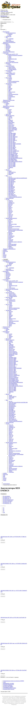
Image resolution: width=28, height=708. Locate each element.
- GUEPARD (11, 267)
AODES (8, 36)
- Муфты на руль (12, 318)
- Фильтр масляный (12, 468)
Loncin (4, 257)
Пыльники (10, 237)
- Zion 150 (10, 441)
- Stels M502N (11, 415)
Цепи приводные (12, 245)
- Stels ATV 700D (12, 369)
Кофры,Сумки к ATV (10, 73)
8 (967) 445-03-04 (4, 11)
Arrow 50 (10, 200)
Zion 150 (10, 217)
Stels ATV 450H (11, 138)
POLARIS (10, 121)
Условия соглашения (7, 685)
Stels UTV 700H (11, 163)
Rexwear (10, 84)
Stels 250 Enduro (11, 179)
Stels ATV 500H (11, 139)
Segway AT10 (11, 125)
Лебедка (10, 234)
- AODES (10, 341)
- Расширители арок (12, 285)
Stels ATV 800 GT (12, 147)
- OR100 (10, 395)
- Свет (9, 286)
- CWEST (10, 305)
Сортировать (3, 493)
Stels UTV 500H (11, 162)
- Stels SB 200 (11, 417)
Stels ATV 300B (11, 135)
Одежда (10, 93)
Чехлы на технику (12, 82)
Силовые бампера (12, 69)
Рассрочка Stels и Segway (8, 689)
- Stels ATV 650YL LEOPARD (14, 368)
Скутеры (8, 48)
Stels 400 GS (11, 182)
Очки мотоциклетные (13, 94)
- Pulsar (9, 337)
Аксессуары (5, 53)
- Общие (10, 398)
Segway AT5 (11, 126)
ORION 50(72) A (12, 172)
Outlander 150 (11, 202)
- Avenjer (10, 334)
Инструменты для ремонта (14, 226)
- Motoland (10, 263)
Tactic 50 (10, 212)
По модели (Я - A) (7, 503)
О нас (4, 682)
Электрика (10, 247)
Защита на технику (10, 65)
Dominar (10, 112)
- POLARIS (10, 345)
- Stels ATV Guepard (12, 374)
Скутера (7, 199)
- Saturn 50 (10, 431)
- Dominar (10, 336)
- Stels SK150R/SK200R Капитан (15, 382)
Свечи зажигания (9, 198)
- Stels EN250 (11, 413)
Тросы (9, 243)
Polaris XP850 (11, 122)
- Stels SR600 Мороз (12, 383)
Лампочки (10, 233)
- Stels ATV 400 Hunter (13, 361)
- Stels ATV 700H (12, 370)
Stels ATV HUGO (12, 152)
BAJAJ (7, 108)
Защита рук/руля (12, 68)
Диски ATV (8, 114)
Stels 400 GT (11, 184)
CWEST (10, 78)
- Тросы (10, 467)
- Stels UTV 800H (12, 390)
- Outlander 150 (11, 427)
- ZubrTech (10, 443)
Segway (8, 40)
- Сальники (10, 465)
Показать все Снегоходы (8, 106)
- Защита (10, 316)
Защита (10, 89)
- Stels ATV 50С (11, 365)
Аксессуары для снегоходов (12, 62)
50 (3, 510)
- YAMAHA (11, 391)
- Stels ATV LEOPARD (13, 377)
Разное (9, 57)
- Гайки (10, 447)
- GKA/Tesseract (11, 300)
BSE (4, 253)
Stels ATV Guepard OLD (13, 150)
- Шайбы (10, 470)
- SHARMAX (11, 355)
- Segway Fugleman (12, 351)
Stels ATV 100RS (12, 134)
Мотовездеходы (6, 101)
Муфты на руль (11, 91)
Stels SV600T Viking (12, 160)
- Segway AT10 (11, 349)
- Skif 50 (10, 433)
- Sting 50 (10, 434)
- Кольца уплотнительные (14, 453)
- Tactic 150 (10, 435)
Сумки (9, 76)
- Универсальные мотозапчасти (15, 421)
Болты (9, 220)
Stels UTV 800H (11, 166)
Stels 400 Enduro (11, 181)
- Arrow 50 (10, 424)
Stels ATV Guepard (12, 149)
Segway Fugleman (12, 127)
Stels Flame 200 (11, 189)
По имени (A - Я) (7, 497)
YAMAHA (10, 167)
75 (3, 511)
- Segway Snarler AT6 (12, 352)
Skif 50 (9, 208)
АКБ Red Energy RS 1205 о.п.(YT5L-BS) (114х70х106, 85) (13, 617)
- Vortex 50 (10, 440)
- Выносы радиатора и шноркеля (15, 282)
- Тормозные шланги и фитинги (15, 466)
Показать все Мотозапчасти (9, 248)
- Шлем (10, 325)
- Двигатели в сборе (12, 448)
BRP (9, 119)
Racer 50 (10, 205)
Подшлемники (11, 96)
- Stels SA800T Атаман (13, 381)
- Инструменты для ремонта (14, 450)
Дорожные (8, 45)
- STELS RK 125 (12, 416)
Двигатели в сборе (12, 224)
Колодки (10, 227)
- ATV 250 (10, 342)
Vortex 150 (10, 214)
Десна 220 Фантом (12, 195)
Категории (6, 259)
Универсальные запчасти (11, 218)
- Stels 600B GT (11, 410)
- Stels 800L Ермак (12, 357)
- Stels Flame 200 (11, 414)
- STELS (10, 356)
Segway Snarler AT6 (12, 128)
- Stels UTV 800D (12, 389)
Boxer (9, 110)
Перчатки (10, 95)
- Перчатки (10, 322)
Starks (9, 86)
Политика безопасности (8, 684)
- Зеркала (10, 449)
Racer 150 (10, 204)
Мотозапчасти (6, 107)
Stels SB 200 (11, 193)
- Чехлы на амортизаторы (14, 308)
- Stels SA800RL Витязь (13, 380)
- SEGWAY (10, 348)
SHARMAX (11, 130)
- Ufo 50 (10, 437)
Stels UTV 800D (11, 165)
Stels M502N (11, 191)
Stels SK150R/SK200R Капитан (15, 158)
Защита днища (11, 67)
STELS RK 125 (11, 192)
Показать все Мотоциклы (8, 51)
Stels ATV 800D (11, 148)
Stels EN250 (11, 188)
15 (3, 507)
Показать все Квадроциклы (9, 42)
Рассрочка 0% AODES (8, 686)
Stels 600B (10, 185)
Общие (9, 174)
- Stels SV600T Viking (13, 384)
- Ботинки (10, 315)
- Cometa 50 (10, 426)
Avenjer (10, 109)
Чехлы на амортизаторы (13, 81)
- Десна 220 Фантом (12, 420)
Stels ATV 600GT (12, 142)
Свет (9, 60)
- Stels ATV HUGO (12, 376)
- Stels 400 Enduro (12, 406)
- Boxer (9, 335)
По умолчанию (6, 496)
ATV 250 (10, 117)
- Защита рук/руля (12, 295)
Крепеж (10, 232)
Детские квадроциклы (11, 32)
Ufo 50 (9, 213)
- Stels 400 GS (11, 407)
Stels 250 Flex (11, 180)
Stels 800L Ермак (12, 133)
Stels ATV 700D (11, 145)
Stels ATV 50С (11, 141)
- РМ (9, 393)
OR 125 (10, 176)
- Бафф (9, 313)
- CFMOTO (10, 344)
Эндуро (7, 49)
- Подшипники (11, 460)
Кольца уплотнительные (13, 228)
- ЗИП (9, 317)
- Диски (10, 283)
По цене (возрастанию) (8, 499)
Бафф (9, 87)
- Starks (9, 312)
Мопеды (7, 44)
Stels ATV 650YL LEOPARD (14, 143)
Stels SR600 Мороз (12, 159)
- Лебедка (10, 459)
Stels (7, 37)
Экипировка (8, 83)
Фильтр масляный (12, 244)
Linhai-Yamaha (10, 41)
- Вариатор (10, 446)
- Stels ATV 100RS (12, 358)
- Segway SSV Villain (12, 354)
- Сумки (10, 303)
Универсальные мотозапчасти (15, 197)
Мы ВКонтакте (4, 16)
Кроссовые (8, 47)
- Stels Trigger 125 (12, 419)
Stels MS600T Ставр (12, 154)
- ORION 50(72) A (12, 396)
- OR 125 (10, 401)
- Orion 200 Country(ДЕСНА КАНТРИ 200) (17, 402)
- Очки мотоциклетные (13, 321)
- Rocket (10, 430)
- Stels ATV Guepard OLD (13, 375)
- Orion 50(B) (11, 397)
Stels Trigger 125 (11, 194)
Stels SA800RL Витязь (13, 155)
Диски (9, 56)
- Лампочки (10, 457)
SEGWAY (10, 123)
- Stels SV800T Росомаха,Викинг (15, 385)
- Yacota (10, 264)
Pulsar (9, 113)
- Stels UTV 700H (12, 388)
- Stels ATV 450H (12, 362)
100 (4, 512)
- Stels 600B (10, 409)
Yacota (9, 35)
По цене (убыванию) (7, 500)
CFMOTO (10, 120)
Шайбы (10, 246)
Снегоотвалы (11, 61)
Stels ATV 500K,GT (12, 140)
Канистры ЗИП (9, 70)
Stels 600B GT (11, 186)
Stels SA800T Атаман (13, 156)
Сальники (10, 240)
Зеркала (10, 225)
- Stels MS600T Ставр (13, 378)
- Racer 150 (10, 428)
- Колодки (10, 452)
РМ (9, 168)
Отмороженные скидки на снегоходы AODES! (13, 680)
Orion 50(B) (10, 173)
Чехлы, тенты (9, 77)
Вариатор (10, 221)
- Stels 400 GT (11, 408)
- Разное (10, 284)
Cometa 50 (10, 201)
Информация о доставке (8, 683)
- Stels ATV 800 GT (12, 371)
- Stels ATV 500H (12, 363)
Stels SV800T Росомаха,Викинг (15, 161)
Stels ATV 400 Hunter (13, 136)
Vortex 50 (10, 215)
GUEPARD (10, 38)
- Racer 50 (10, 429)
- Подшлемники (11, 323)
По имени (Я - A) (7, 498)
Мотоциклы (5, 43)
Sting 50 (10, 210)
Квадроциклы (6, 31)
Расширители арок (12, 58)
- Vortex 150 (10, 439)
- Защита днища (11, 293)
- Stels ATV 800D (12, 372)
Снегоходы (5, 102)
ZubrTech (10, 219)
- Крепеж (10, 456)
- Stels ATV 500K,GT (12, 364)
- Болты (10, 444)
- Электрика (11, 472)
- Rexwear (10, 311)
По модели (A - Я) (7, 502)
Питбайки (8, 50)
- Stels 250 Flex (11, 404)
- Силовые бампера (12, 296)
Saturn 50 (10, 207)
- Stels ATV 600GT (12, 367)
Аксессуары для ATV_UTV (12, 54)
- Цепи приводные (12, 469)
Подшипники (11, 235)
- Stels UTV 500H (12, 387)
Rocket (9, 206)
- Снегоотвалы (11, 287)
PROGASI (5, 251)
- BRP (9, 343)
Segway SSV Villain (12, 129)
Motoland (10, 34)
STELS (9, 132)
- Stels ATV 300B (12, 359)
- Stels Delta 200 (11, 411)
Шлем (9, 99)
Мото (7, 175)
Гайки (9, 222)
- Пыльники (11, 461)
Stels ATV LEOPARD (13, 153)
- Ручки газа (11, 463)
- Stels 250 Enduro (12, 403)
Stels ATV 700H (11, 146)
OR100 (9, 171)
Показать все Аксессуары (8, 100)
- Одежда (10, 319)
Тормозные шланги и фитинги (15, 241)
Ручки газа (10, 239)
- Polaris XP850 (11, 347)
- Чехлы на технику (12, 309)
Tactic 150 (10, 211)
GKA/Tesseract (11, 74)
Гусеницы (8, 63)
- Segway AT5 (11, 350)
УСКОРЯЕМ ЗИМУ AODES (9, 688)
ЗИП (9, 90)
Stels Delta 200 (11, 187)
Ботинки (10, 88)
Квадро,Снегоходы (10, 115)
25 (3, 508)
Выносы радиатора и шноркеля (15, 55)
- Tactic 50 (10, 436)
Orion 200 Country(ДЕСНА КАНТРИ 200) (17, 178)
